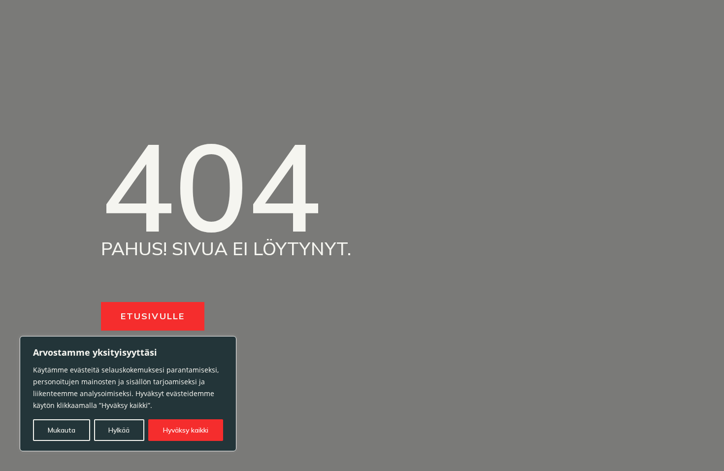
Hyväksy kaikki (185, 430)
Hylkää (119, 430)
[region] (128, 393)
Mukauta (61, 430)
